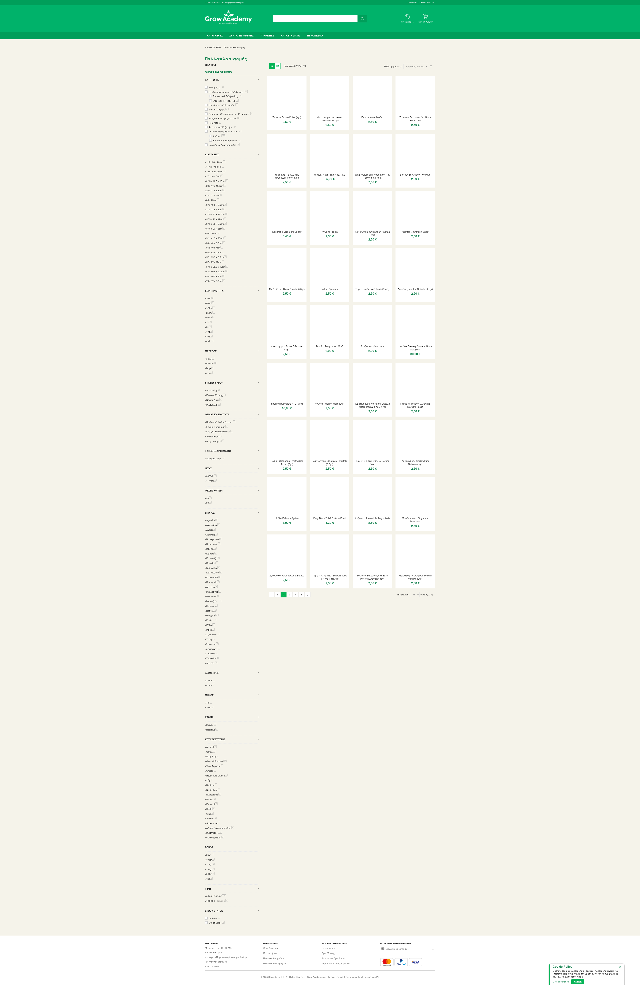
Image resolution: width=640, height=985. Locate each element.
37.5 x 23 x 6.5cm (216, 223)
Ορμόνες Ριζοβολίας (225, 100)
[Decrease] (271, 127)
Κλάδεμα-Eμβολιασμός (223, 105)
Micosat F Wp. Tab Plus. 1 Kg (329, 174)
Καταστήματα (270, 953)
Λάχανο (212, 586)
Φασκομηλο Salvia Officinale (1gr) (286, 348)
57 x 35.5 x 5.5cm (216, 257)
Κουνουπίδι (213, 577)
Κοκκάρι (212, 563)
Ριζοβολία (213, 404)
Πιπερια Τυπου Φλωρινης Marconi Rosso (415, 405)
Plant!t (211, 799)
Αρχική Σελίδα (213, 47)
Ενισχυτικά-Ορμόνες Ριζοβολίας (228, 91)
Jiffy (209, 780)
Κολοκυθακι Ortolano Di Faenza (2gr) (372, 233)
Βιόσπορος (214, 832)
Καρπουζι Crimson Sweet (415, 231)
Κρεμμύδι (213, 582)
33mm (210, 680)
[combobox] (320, 18)
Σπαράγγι (213, 648)
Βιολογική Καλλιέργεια (220, 422)
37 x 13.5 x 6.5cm (216, 204)
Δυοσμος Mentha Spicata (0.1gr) (415, 289)
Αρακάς (212, 534)
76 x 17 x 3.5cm (215, 280)
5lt (209, 326)
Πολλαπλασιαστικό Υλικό (225, 131)
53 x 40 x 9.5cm (215, 243)
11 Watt (211, 480)
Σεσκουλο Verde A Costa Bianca (287, 575)
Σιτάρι (211, 639)
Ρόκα (210, 629)
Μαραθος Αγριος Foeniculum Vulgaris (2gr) (415, 577)
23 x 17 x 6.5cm (215, 190)
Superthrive (213, 823)
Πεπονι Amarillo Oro (372, 117)
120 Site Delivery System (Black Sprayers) (415, 348)
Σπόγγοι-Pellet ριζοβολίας (224, 118)
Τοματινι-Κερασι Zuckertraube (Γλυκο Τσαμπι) (329, 577)
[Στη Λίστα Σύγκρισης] (293, 127)
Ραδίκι (211, 620)
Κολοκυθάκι (214, 572)
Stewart (211, 818)
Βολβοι (211, 548)
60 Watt (211, 476)
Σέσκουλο (212, 634)
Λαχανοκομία (215, 441)
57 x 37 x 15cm (215, 261)
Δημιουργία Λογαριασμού (336, 963)
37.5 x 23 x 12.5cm (217, 214)
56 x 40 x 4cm (214, 247)
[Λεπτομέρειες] (287, 95)
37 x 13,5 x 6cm (215, 209)
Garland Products (216, 761)
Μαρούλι (212, 596)
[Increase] (281, 127)
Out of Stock (216, 922)
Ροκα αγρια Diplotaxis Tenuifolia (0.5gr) (330, 462)
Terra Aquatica (214, 766)
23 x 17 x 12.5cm (216, 185)
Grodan (211, 770)
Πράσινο (212, 729)
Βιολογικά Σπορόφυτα (226, 140)
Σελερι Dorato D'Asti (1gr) (286, 117)
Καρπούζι (213, 558)
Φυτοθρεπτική (215, 837)
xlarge (210, 372)
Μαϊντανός (213, 591)
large (210, 368)
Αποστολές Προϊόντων (333, 958)
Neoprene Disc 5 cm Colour (287, 231)
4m (209, 702)
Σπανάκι (212, 644)
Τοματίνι (212, 658)
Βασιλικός (213, 544)
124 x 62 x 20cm (215, 171)
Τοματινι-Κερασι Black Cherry (372, 289)
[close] (620, 966)
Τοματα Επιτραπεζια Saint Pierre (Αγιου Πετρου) (372, 577)
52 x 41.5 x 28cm (216, 238)
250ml (210, 312)
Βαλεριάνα (214, 539)
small (210, 358)
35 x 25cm (212, 200)
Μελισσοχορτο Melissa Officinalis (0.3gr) (329, 119)
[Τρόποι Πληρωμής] (401, 962)
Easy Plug (212, 756)
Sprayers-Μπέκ (215, 458)
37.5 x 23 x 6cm (215, 228)
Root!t (210, 808)
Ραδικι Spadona (329, 289)
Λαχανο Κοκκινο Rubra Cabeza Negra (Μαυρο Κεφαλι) (372, 405)
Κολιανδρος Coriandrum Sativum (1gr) (415, 462)
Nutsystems (213, 794)
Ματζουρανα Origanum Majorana (415, 519)
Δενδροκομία (214, 436)
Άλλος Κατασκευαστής (220, 827)
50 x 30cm (212, 233)
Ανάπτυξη (213, 390)
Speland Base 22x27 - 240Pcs (287, 403)
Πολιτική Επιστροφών (274, 963)
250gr (210, 869)
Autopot (211, 746)
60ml (210, 303)
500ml (210, 317)
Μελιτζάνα (213, 601)
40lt (209, 336)
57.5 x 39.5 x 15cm (217, 266)
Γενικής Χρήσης (216, 395)
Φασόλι (211, 663)
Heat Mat (214, 122)
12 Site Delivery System (286, 518)
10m (209, 707)
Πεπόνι (211, 610)
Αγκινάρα (213, 524)
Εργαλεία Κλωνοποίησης (224, 144)
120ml (210, 307)
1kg (209, 878)
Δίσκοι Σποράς (218, 109)
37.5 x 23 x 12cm (216, 219)
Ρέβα (210, 625)
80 (209, 502)
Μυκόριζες (216, 87)
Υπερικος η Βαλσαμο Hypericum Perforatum (286, 176)
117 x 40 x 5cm (215, 166)
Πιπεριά (212, 615)
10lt (209, 331)
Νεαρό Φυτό (214, 399)
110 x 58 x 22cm (215, 162)
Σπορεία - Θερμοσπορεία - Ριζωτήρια (231, 113)
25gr (209, 854)
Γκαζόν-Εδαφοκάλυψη (219, 431)
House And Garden (217, 775)
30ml (210, 298)
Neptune (211, 785)
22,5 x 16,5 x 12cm (217, 181)
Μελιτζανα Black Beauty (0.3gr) (287, 289)
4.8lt (209, 341)
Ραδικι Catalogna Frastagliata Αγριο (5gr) (287, 462)
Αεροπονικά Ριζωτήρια (222, 127)
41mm (210, 685)
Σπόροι (219, 136)
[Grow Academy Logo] (228, 18)
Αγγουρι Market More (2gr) (329, 403)
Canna (210, 751)
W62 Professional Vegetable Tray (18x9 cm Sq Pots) (372, 176)
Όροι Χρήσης (328, 953)
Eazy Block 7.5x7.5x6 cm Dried (329, 518)
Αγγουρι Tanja (330, 231)
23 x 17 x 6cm (214, 195)
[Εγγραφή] (433, 949)
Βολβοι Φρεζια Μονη (372, 346)
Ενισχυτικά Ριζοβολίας (227, 96)
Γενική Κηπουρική (217, 426)
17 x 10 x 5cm (214, 176)
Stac (210, 813)
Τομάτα (212, 653)
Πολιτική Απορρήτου (273, 958)
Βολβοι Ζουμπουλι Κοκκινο (415, 174)
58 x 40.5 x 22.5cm (217, 271)
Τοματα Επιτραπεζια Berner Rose (372, 462)
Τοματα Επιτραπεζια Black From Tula (415, 119)
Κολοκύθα (213, 567)
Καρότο (211, 553)
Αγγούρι (212, 520)
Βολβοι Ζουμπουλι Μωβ (329, 346)
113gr (210, 864)
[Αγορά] (287, 127)
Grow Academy (270, 948)
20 (209, 498)
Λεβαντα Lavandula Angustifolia (372, 518)
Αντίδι (211, 529)
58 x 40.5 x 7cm (215, 276)
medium (211, 363)
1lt (209, 322)
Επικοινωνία (328, 948)
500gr (210, 873)
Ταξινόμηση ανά (393, 66)
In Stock (215, 918)
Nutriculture (213, 789)
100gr (210, 859)
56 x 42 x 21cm (215, 252)
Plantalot (212, 804)
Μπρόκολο (213, 605)
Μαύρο (211, 724)
